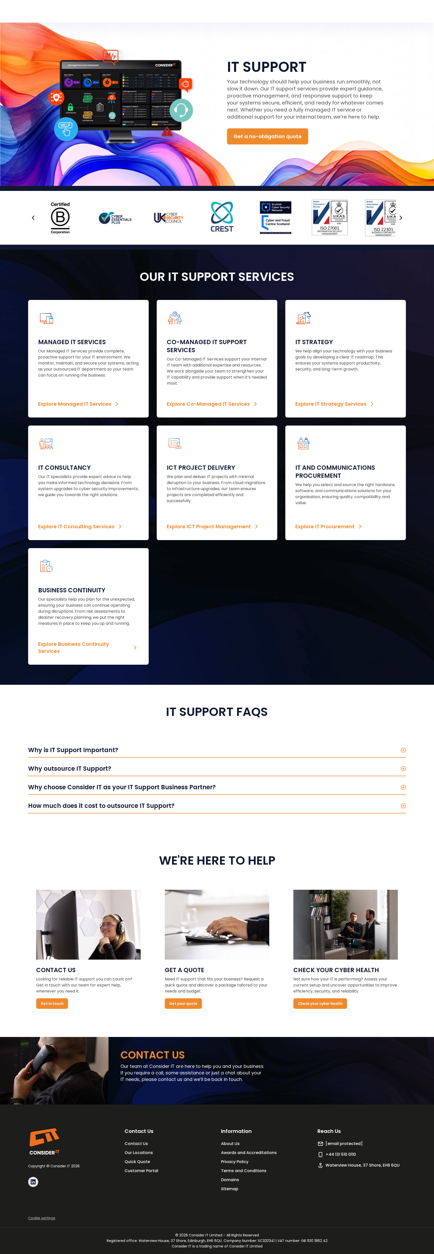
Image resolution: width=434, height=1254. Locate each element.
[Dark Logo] (44, 1141)
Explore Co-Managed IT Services (208, 403)
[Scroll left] (33, 218)
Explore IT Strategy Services (330, 403)
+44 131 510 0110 (340, 1154)
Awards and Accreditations (249, 1153)
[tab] (217, 748)
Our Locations (139, 1153)
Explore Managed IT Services (74, 403)
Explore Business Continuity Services (73, 648)
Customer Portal (141, 1171)
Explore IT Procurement (325, 526)
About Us (230, 1143)
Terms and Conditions (243, 1171)
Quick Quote (137, 1162)
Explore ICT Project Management (209, 526)
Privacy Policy (234, 1162)
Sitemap (229, 1189)
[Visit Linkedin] (33, 1182)
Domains (230, 1180)
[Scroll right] (401, 218)
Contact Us (136, 1143)
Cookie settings (41, 1218)
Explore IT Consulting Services (76, 526)
